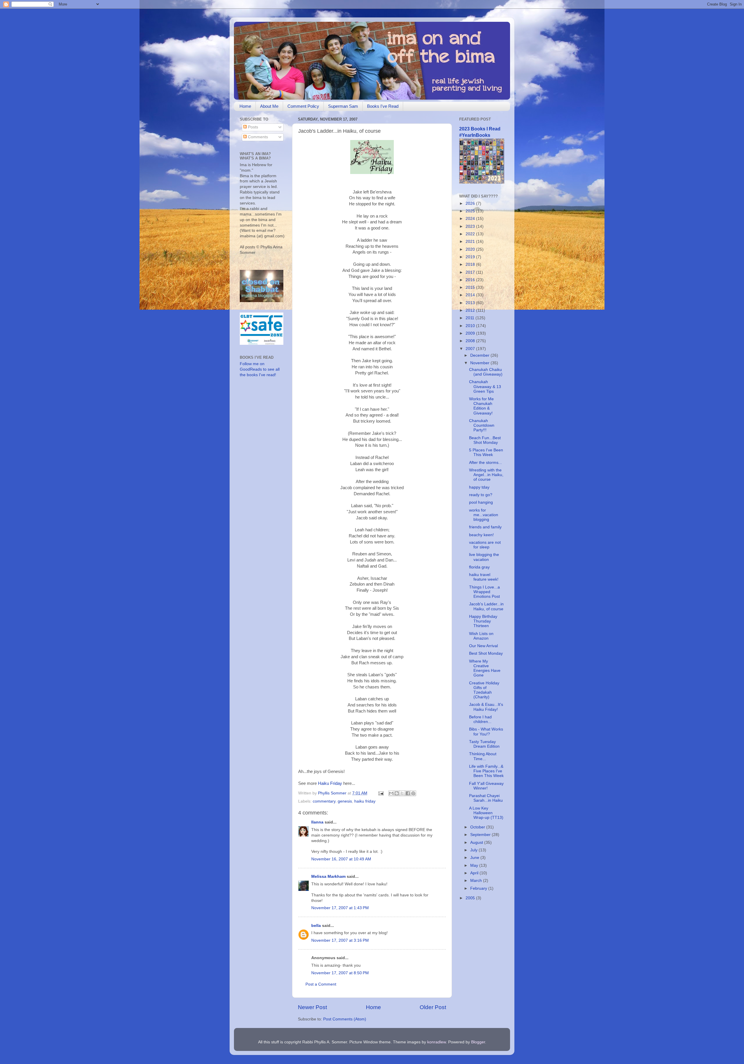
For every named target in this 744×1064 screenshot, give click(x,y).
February (479, 888)
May (474, 865)
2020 (471, 249)
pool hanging (481, 502)
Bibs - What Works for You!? (486, 731)
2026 (471, 203)
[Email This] (391, 793)
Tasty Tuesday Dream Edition (484, 744)
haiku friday (364, 801)
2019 (471, 257)
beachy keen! (481, 535)
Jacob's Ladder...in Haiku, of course (486, 606)
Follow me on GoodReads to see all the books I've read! (260, 369)
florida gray (479, 567)
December (480, 355)
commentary (324, 801)
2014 (471, 295)
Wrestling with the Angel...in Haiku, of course (486, 475)
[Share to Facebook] (408, 793)
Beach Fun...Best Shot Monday (485, 440)
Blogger (478, 1042)
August (477, 842)
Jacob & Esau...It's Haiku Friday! (486, 706)
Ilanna (317, 822)
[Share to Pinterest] (413, 793)
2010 (471, 326)
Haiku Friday (330, 783)
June (475, 857)
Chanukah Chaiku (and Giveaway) (485, 371)
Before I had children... (480, 719)
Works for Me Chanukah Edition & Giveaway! (481, 406)
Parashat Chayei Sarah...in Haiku (486, 798)
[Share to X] (402, 793)
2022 (471, 234)
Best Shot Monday (486, 653)
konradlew (436, 1042)
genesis (345, 801)
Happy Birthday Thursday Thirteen (483, 621)
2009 (471, 333)
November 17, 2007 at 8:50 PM (340, 973)
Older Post (433, 1007)
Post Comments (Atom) (344, 1019)
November (480, 363)
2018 (471, 264)
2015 (471, 287)
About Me (269, 106)
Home (245, 106)
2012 (471, 310)
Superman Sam (343, 106)
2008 (471, 341)
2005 (471, 898)
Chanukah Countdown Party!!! (481, 425)
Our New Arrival (483, 646)
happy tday (479, 487)
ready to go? (480, 495)
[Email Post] (380, 793)
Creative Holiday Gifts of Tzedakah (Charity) (484, 690)
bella (316, 925)
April (475, 873)
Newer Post (312, 1007)
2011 (470, 318)
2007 (471, 349)
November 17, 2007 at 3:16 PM (340, 940)
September (481, 834)
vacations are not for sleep (485, 544)
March (476, 880)
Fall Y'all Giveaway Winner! (486, 785)
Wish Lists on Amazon (481, 635)
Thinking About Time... (482, 756)
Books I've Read (382, 106)
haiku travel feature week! (483, 577)
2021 (471, 241)
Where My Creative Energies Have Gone (484, 668)
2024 (471, 218)
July (474, 850)
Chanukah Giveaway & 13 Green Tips (485, 386)
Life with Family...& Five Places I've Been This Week (486, 771)
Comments (257, 137)
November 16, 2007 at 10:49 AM (341, 859)
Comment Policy (303, 106)
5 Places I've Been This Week (486, 452)
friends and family (485, 527)
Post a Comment (320, 984)
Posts (252, 127)
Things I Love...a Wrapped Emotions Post (484, 592)
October (478, 827)
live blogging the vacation (484, 556)
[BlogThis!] (397, 793)
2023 (471, 226)
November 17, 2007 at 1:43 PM (340, 908)
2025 (471, 211)
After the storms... (485, 462)
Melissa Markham (328, 876)
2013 (471, 303)
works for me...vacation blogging (483, 515)
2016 (471, 280)
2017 (471, 272)
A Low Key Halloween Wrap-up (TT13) (486, 813)
